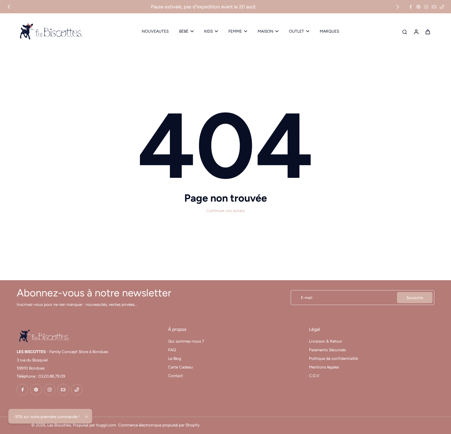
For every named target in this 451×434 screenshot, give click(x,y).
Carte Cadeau (180, 367)
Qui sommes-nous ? (186, 341)
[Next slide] (397, 6)
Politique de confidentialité (333, 358)
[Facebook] (410, 7)
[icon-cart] (427, 31)
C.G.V (314, 375)
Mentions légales (324, 367)
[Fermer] (86, 416)
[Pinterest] (418, 7)
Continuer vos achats (225, 210)
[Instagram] (426, 7)
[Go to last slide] (9, 6)
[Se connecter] (416, 31)
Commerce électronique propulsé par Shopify (159, 425)
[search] (404, 31)
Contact (175, 375)
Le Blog (174, 358)
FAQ (172, 349)
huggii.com (106, 425)
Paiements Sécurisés (327, 349)
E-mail (306, 297)
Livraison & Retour (325, 341)
